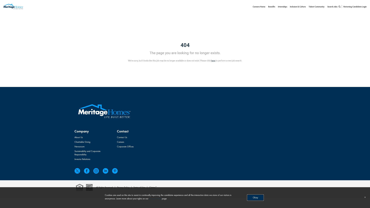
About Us (78, 137)
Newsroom (79, 146)
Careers (120, 141)
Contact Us (122, 137)
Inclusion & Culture (298, 6)
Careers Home (259, 6)
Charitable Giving (82, 141)
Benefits (271, 6)
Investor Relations (82, 159)
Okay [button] (255, 197)
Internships (282, 6)
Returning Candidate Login (355, 6)
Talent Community (316, 6)
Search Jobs (332, 6)
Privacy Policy (155, 198)
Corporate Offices (125, 146)
